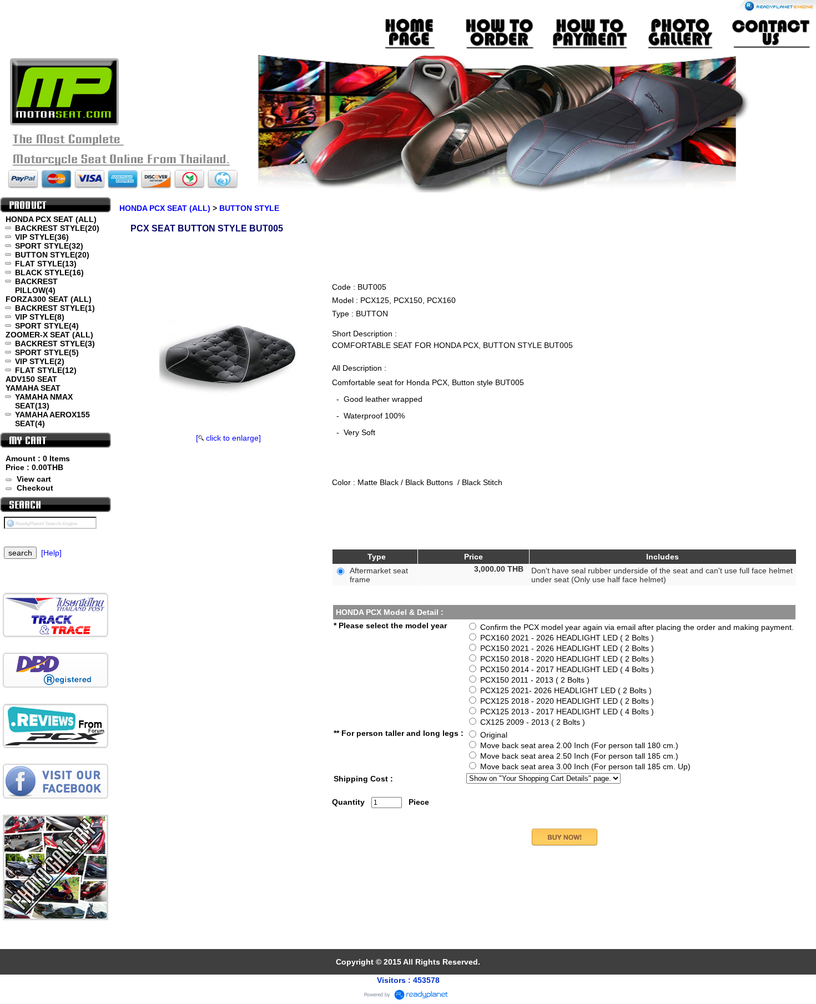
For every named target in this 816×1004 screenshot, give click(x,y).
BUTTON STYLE (249, 208)
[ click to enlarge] (228, 437)
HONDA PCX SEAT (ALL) (164, 208)
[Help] (51, 552)
